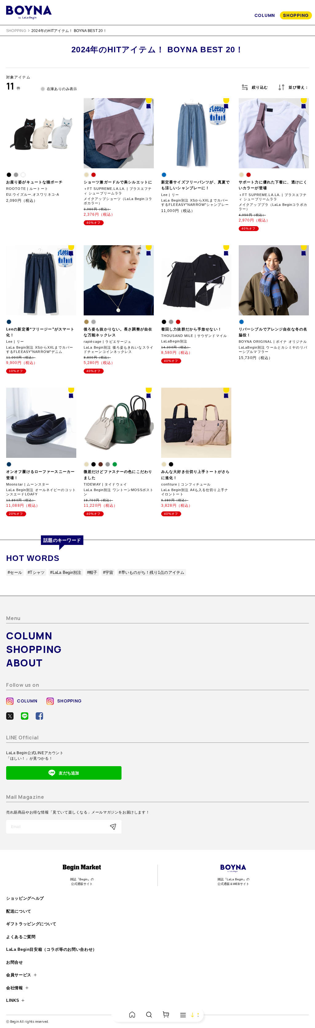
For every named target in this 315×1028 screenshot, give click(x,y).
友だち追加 (69, 773)
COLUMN (264, 15)
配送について (18, 911)
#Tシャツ (36, 572)
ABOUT (24, 663)
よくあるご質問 (21, 936)
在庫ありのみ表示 (62, 89)
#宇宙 (108, 572)
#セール (15, 572)
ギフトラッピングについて (31, 924)
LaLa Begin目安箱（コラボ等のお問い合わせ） (51, 949)
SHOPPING (296, 15)
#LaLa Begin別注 (65, 572)
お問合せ (14, 962)
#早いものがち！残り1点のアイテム (151, 572)
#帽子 (92, 572)
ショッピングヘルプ (25, 898)
